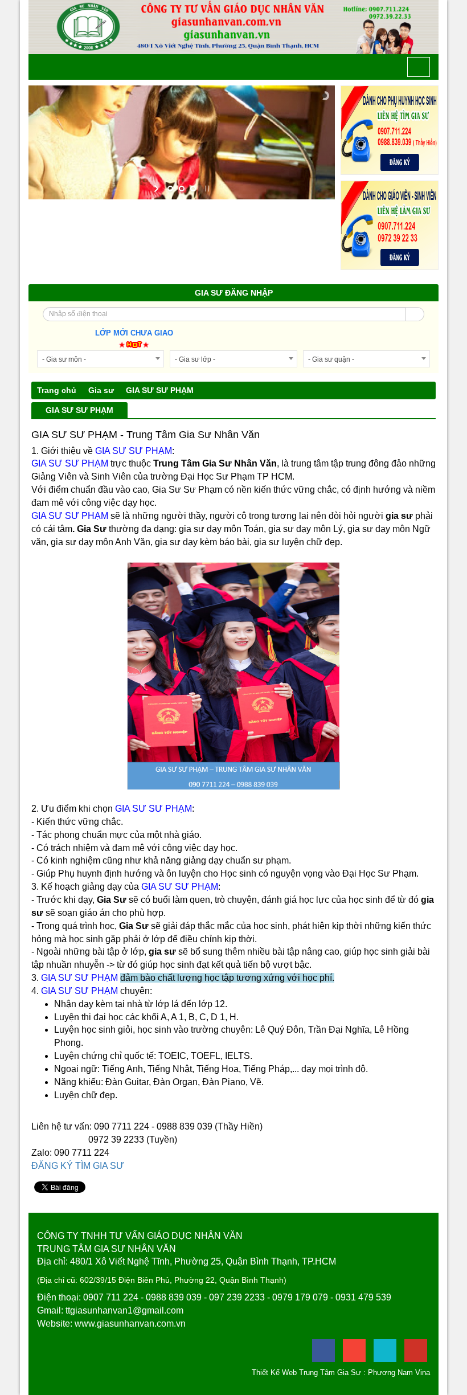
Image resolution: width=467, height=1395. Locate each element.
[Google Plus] (354, 1350)
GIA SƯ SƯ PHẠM (160, 390)
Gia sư (101, 390)
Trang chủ (56, 390)
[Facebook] (323, 1350)
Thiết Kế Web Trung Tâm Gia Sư (306, 1372)
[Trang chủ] (44, 67)
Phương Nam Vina (399, 1372)
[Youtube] (415, 1350)
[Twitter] (385, 1350)
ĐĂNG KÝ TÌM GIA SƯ (77, 1166)
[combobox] (100, 358)
